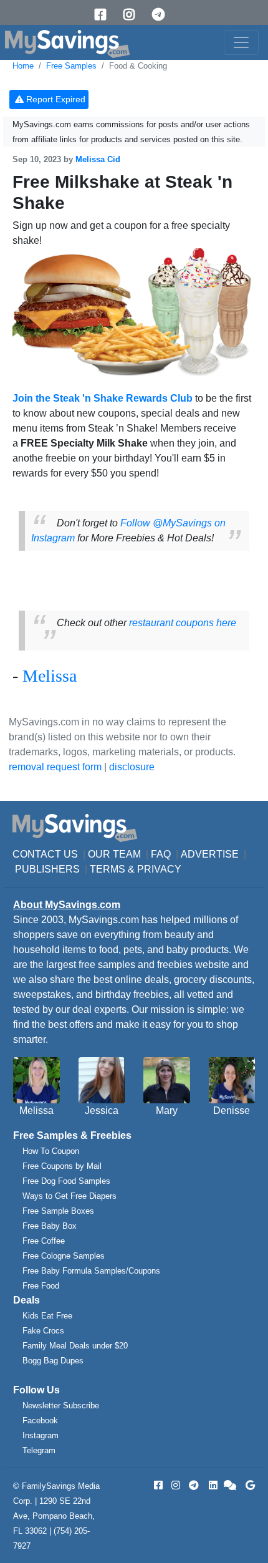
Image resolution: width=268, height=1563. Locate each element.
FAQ (161, 854)
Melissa (49, 675)
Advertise (210, 854)
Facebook (40, 1420)
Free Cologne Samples (63, 1256)
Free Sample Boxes (58, 1211)
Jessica (101, 1110)
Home (23, 65)
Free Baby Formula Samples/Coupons (91, 1270)
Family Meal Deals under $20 (75, 1345)
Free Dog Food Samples (66, 1181)
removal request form (55, 767)
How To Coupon (50, 1151)
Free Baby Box (49, 1226)
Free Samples (71, 65)
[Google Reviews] (248, 1485)
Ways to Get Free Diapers (69, 1196)
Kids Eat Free (47, 1315)
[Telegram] (163, 14)
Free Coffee (43, 1241)
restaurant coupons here (182, 622)
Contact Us (45, 854)
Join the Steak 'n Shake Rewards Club (102, 398)
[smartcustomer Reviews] (231, 1485)
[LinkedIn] (212, 1485)
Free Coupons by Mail (62, 1166)
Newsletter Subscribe (60, 1405)
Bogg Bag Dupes (53, 1360)
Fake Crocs (43, 1330)
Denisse (231, 1110)
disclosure (132, 767)
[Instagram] (133, 14)
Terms (107, 869)
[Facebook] (104, 14)
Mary (167, 1110)
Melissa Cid (97, 159)
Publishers (47, 869)
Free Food (40, 1285)
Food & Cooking (138, 65)
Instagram (40, 1435)
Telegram (38, 1450)
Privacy (159, 869)
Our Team (114, 854)
